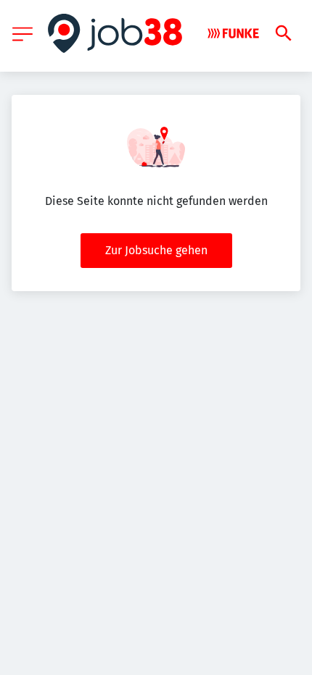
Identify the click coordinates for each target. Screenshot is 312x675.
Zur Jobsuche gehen (156, 250)
